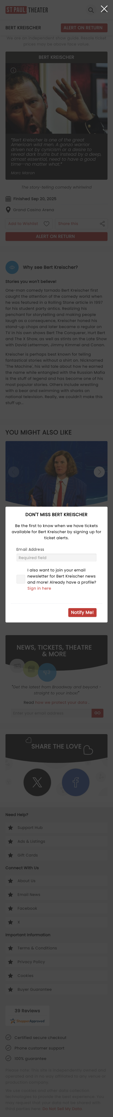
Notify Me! (82, 612)
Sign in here (39, 588)
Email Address (30, 549)
